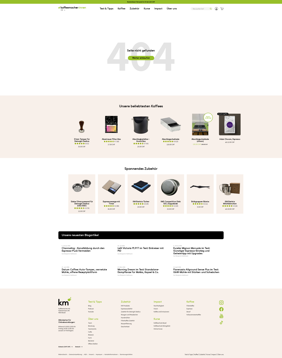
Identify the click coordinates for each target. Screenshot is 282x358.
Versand (91, 354)
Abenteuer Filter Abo (111, 139)
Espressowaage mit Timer (111, 203)
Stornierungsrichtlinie (126, 354)
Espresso (189, 308)
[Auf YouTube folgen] (221, 316)
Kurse (147, 8)
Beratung (91, 326)
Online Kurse (158, 329)
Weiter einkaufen (141, 58)
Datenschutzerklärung (75, 354)
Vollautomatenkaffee (193, 314)
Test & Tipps (106, 8)
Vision (156, 308)
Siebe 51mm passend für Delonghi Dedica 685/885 (82, 204)
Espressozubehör (126, 308)
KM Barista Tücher (141, 202)
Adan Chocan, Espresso (229, 139)
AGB (85, 354)
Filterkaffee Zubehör (128, 320)
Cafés (90, 332)
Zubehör (134, 8)
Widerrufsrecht (62, 354)
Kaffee (121, 8)
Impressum (99, 354)
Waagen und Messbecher (129, 314)
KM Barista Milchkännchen (230, 203)
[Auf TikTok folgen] (221, 322)
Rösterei (91, 335)
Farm (90, 338)
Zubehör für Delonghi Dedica (130, 311)
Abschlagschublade (170, 139)
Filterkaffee (190, 306)
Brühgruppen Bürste (200, 202)
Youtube (91, 311)
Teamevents (92, 329)
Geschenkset (125, 326)
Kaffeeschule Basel (160, 323)
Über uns (172, 8)
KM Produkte (125, 306)
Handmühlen (125, 317)
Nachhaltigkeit (159, 306)
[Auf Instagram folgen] (221, 302)
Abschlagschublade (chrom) (200, 140)
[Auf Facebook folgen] (221, 309)
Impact (158, 8)
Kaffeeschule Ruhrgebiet (162, 326)
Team (90, 323)
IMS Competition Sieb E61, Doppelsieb (171, 203)
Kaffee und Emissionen (161, 311)
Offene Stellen (93, 344)
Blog (89, 306)
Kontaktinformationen (111, 354)
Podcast (91, 308)
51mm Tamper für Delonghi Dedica (82, 140)
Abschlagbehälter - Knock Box (141, 140)
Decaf (188, 311)
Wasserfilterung (126, 323)
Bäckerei (91, 341)
